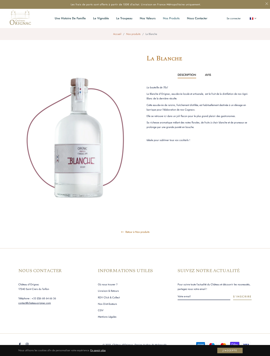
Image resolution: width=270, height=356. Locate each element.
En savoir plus (98, 350)
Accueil (117, 34)
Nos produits (133, 34)
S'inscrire (242, 296)
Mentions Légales (107, 317)
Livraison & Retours (108, 291)
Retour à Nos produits (137, 232)
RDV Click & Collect (109, 297)
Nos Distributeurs (107, 304)
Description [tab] (187, 75)
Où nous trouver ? (108, 284)
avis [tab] (208, 75)
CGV (100, 310)
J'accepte (230, 350)
